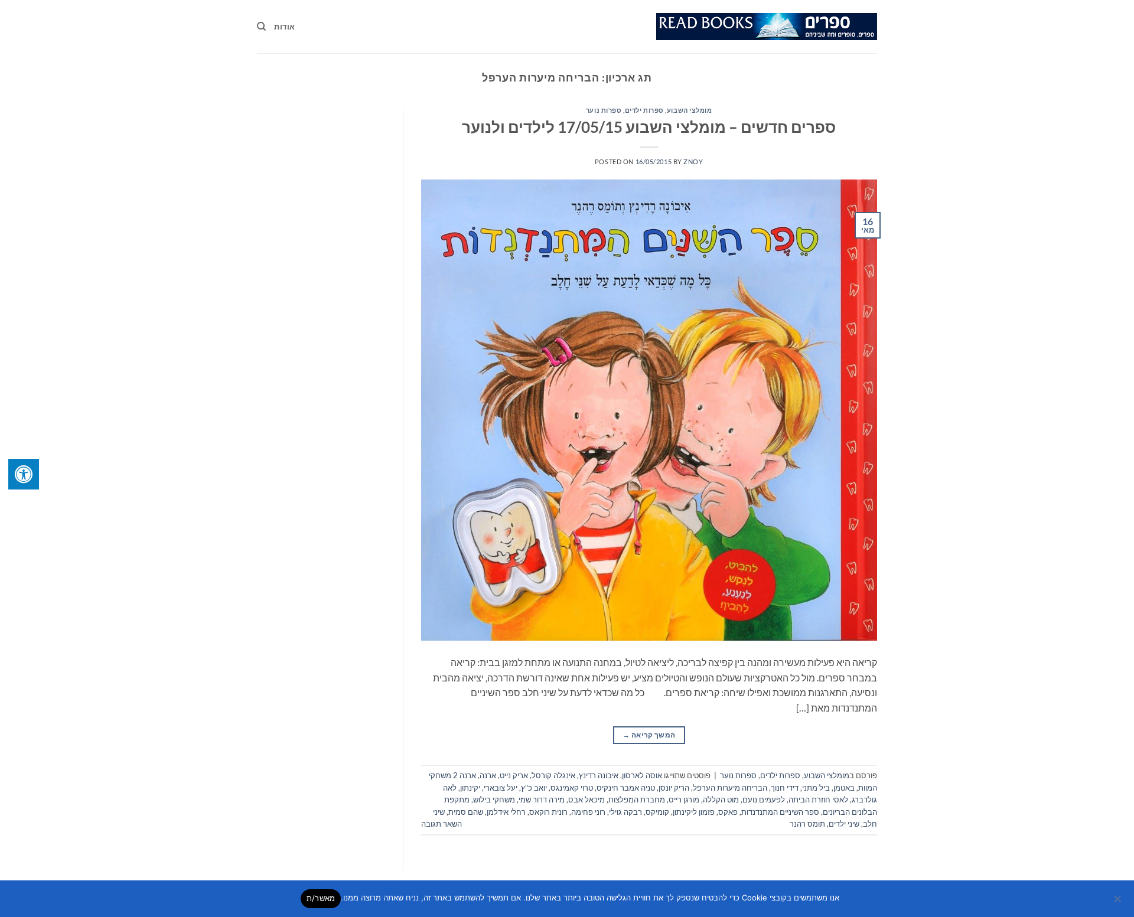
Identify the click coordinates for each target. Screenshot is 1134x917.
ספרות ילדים (644, 110)
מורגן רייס (684, 799)
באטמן (844, 787)
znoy (693, 161)
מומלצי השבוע (689, 110)
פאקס (728, 812)
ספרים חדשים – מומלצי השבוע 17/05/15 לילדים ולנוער (649, 127)
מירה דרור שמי (542, 799)
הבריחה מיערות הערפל (730, 787)
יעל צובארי (500, 787)
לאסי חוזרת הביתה (818, 799)
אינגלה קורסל (553, 775)
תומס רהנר (807, 823)
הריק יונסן (674, 787)
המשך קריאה (649, 734)
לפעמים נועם (763, 799)
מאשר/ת (321, 898)
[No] (1118, 902)
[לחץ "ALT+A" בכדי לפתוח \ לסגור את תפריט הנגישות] (23, 474)
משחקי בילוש (494, 799)
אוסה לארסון (642, 775)
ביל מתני (816, 787)
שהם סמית (465, 812)
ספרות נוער (604, 110)
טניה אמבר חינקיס (626, 787)
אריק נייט (514, 775)
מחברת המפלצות (636, 799)
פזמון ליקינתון (694, 812)
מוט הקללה (721, 799)
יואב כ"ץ (534, 787)
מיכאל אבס (586, 799)
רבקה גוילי (625, 812)
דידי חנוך (785, 787)
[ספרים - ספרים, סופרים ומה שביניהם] (766, 26)
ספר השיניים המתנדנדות (780, 812)
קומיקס (657, 812)
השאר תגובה (441, 823)
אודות (284, 26)
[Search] (261, 26)
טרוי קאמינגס (571, 787)
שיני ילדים (844, 823)
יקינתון (470, 787)
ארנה (488, 775)
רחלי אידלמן (506, 812)
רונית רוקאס (548, 812)
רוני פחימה (588, 812)
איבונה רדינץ (598, 775)
